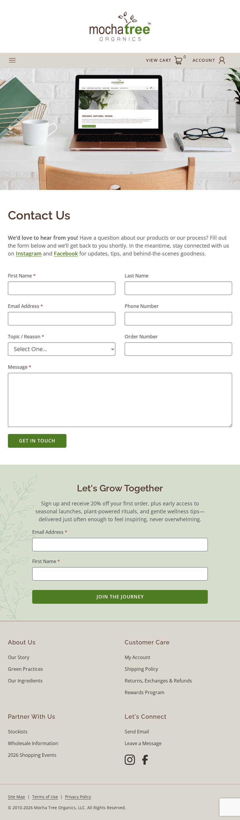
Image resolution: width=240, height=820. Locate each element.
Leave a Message (143, 743)
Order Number (141, 336)
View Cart (166, 58)
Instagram (29, 253)
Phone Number (142, 306)
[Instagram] (130, 760)
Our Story (18, 657)
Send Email (137, 731)
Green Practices (25, 669)
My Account (137, 657)
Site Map (16, 797)
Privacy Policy (78, 797)
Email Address (23, 306)
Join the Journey (120, 596)
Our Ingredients (25, 680)
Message (18, 367)
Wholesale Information (33, 743)
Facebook (66, 253)
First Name (20, 275)
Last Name (136, 275)
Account (204, 60)
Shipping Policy (141, 669)
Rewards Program (144, 692)
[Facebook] (145, 760)
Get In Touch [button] (37, 441)
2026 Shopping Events (32, 755)
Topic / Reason (24, 336)
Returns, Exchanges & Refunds (158, 680)
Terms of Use (45, 797)
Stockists (18, 731)
